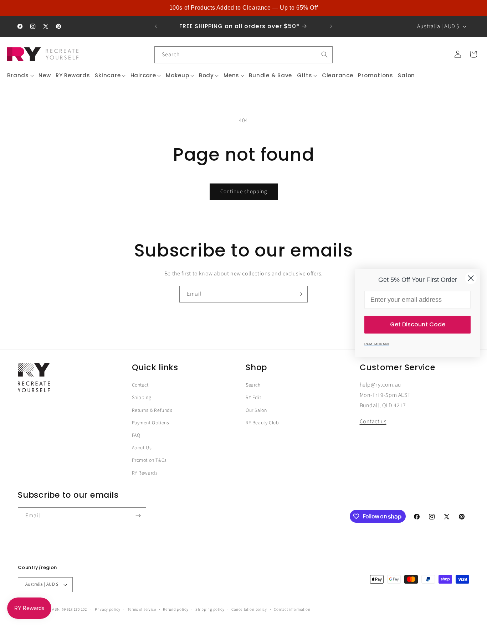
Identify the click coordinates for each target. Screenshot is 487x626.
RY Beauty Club (262, 422)
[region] (243, 8)
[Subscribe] (299, 294)
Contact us (373, 421)
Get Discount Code (417, 324)
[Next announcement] (331, 26)
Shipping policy (210, 609)
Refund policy (175, 609)
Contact (140, 385)
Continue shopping (243, 191)
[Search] (324, 54)
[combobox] (243, 55)
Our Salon (256, 410)
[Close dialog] (471, 278)
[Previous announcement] (156, 26)
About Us (142, 447)
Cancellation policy (249, 609)
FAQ (136, 435)
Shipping (142, 397)
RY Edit (253, 397)
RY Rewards (145, 473)
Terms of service (142, 609)
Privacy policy (108, 609)
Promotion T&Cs (149, 460)
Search (253, 385)
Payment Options (150, 422)
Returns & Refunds (152, 410)
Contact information (292, 609)
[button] (20, 75)
